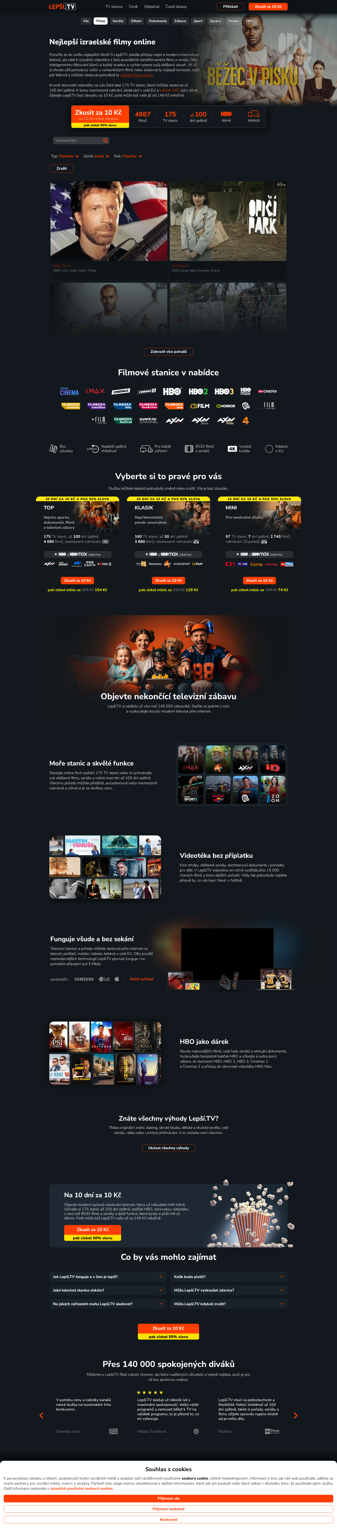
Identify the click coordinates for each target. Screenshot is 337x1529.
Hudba (233, 21)
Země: (94, 156)
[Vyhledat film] (105, 140)
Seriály (118, 21)
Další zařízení (141, 979)
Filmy (100, 21)
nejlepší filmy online (136, 75)
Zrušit (62, 168)
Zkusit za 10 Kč (268, 6)
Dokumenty (158, 21)
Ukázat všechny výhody (168, 1148)
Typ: (62, 156)
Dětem (136, 21)
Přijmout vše (168, 1498)
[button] (41, 1415)
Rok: (126, 156)
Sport (198, 21)
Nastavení (168, 1519)
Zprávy (215, 21)
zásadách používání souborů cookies (81, 1488)
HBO (250, 21)
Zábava (180, 21)
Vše (86, 21)
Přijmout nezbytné (168, 1509)
